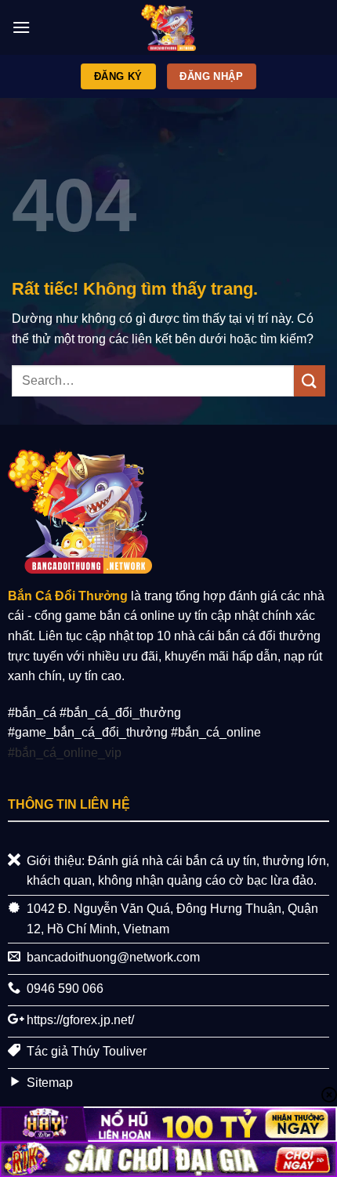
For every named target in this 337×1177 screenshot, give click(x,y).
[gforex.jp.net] (168, 27)
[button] (21, 27)
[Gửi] (309, 380)
